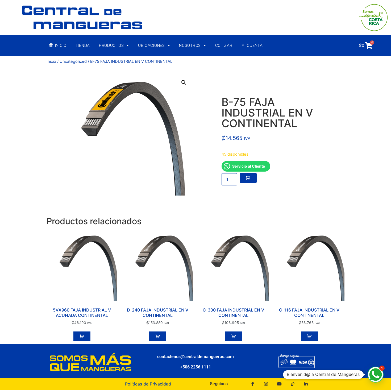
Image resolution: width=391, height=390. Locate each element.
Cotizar (223, 45)
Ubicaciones (151, 45)
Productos (111, 45)
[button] (184, 82)
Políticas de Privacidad (148, 384)
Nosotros (190, 45)
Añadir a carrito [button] (81, 336)
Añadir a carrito (248, 178)
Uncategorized (73, 61)
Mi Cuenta (252, 45)
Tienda (83, 45)
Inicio (51, 61)
